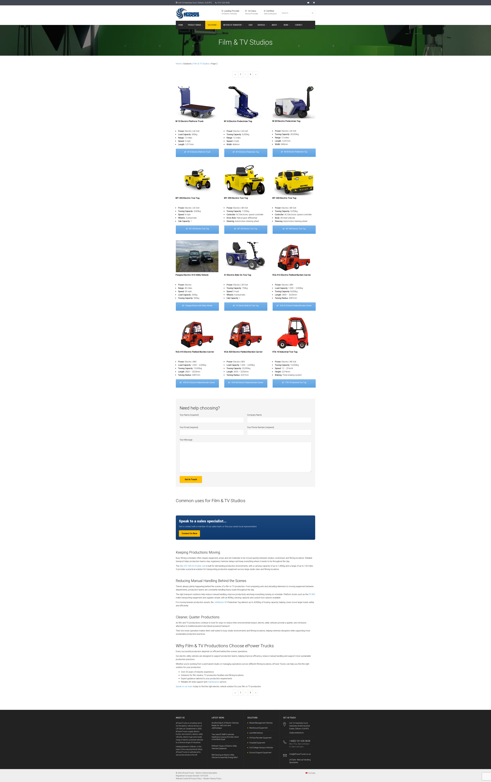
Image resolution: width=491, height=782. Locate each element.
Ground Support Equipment (260, 753)
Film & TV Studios (201, 63)
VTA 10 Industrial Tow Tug (295, 382)
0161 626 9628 (223, 3)
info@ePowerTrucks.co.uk (300, 754)
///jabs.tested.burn (296, 733)
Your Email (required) (189, 427)
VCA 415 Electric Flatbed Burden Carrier (199, 382)
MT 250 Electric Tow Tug (199, 229)
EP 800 (312, 594)
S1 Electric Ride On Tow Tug (247, 306)
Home (178, 63)
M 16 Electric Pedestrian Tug (247, 152)
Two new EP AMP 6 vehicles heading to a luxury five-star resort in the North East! (225, 736)
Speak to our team (184, 686)
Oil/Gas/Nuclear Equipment (260, 738)
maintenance (213, 682)
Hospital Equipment (257, 743)
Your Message (186, 440)
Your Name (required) (189, 415)
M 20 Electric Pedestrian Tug (295, 152)
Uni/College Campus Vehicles (261, 748)
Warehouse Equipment (258, 728)
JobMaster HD (220, 602)
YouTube (311, 773)
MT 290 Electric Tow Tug (247, 229)
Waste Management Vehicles (261, 723)
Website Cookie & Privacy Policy (189, 779)
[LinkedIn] (314, 3)
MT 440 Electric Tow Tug (296, 229)
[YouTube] (308, 3)
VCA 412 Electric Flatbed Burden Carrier (296, 306)
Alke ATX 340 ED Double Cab (192, 566)
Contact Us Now (189, 533)
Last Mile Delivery (256, 733)
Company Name (254, 415)
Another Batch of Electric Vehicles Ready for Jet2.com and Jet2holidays (225, 725)
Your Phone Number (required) (260, 427)
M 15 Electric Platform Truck (199, 152)
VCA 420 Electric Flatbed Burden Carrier (247, 382)
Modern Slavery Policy (212, 779)
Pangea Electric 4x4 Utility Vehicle (198, 306)
